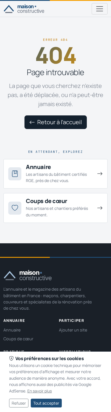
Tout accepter (46, 403)
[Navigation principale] (100, 8)
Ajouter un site (73, 330)
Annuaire (11, 330)
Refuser (19, 403)
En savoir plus (39, 391)
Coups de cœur (18, 338)
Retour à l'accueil (59, 122)
